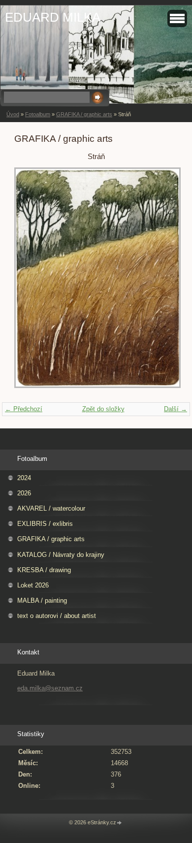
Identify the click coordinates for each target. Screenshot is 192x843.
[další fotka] (162, 282)
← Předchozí (23, 409)
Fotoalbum (37, 114)
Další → (175, 409)
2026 (24, 493)
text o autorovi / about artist (56, 615)
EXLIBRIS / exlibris (45, 523)
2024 (24, 478)
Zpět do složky (103, 409)
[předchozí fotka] (30, 282)
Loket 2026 (33, 585)
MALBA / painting (42, 600)
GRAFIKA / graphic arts (84, 114)
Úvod (12, 114)
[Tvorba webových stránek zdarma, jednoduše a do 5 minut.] (119, 823)
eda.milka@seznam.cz (50, 688)
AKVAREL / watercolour (51, 508)
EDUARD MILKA (52, 17)
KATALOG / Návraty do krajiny (60, 554)
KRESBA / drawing (44, 570)
